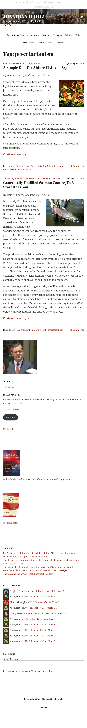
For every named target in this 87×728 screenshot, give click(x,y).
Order (6, 479)
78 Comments (77, 166)
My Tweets (8, 429)
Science (40, 42)
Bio (70, 2)
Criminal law (33, 35)
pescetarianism (16, 169)
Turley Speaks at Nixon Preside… (41, 619)
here (15, 522)
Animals (8, 178)
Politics (68, 35)
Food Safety (36, 166)
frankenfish (27, 329)
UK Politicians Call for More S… (50, 591)
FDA (18, 329)
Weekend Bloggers (45, 2)
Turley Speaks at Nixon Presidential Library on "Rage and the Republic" (39, 567)
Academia (57, 35)
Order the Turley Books (43, 7)
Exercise (25, 166)
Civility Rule (28, 2)
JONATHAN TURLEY (24, 16)
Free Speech (28, 42)
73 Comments (77, 329)
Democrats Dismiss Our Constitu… (49, 613)
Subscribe (10, 417)
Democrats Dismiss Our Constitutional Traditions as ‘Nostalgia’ (35, 570)
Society (36, 63)
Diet (18, 166)
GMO (45, 166)
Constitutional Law (15, 35)
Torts (50, 42)
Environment (11, 63)
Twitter (82, 17)
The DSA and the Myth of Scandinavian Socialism (28, 573)
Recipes (29, 169)
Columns (60, 42)
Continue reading (16, 154)
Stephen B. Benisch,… (20, 591)
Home (17, 2)
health (52, 166)
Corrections (61, 2)
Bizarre (45, 35)
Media (78, 35)
